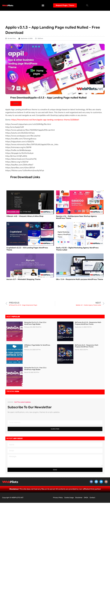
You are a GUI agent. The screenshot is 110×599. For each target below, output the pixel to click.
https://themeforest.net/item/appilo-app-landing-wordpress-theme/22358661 (45, 120)
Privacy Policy (58, 497)
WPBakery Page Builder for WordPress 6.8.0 (37, 346)
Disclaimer (78, 497)
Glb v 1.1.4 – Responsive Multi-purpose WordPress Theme (79, 279)
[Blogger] (106, 481)
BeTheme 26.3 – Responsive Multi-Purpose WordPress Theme (87, 346)
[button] (43, 5)
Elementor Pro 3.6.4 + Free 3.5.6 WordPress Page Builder (35, 368)
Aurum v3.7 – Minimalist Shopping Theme (23, 279)
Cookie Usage (69, 497)
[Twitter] (101, 481)
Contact (92, 497)
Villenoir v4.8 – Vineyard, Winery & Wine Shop (24, 216)
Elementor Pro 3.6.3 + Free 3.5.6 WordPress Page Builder (35, 323)
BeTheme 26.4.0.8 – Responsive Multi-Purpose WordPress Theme (88, 323)
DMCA (86, 497)
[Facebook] (91, 481)
